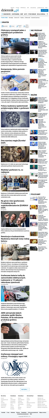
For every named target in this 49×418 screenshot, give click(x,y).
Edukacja (20, 401)
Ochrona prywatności (33, 412)
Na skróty (3, 395)
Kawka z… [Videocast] (25, 17)
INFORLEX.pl (23, 7)
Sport (11, 404)
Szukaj (45, 10)
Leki (27, 401)
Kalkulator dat (40, 398)
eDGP (2, 401)
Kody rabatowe (21, 399)
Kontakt (3, 412)
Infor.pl (2, 398)
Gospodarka (12, 401)
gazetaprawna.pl (40, 7)
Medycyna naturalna (31, 402)
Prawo (28, 398)
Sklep (46, 7)
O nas (8, 412)
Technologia (12, 399)
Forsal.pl (2, 402)
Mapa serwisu (42, 412)
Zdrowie (12, 405)
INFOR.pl (12, 7)
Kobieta (19, 398)
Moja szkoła (20, 402)
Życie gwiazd (20, 404)
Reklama (13, 412)
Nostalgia (11, 17)
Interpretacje (3, 405)
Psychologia (29, 405)
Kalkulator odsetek (41, 404)
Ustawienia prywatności (23, 414)
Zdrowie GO (16, 17)
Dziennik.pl (13, 395)
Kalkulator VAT (41, 402)
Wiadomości (12, 402)
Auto (11, 398)
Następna (24, 389)
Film (19, 405)
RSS (31, 414)
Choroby (28, 404)
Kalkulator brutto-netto (42, 405)
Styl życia (29, 407)
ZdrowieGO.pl (33, 7)
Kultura (19, 408)
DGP (28, 7)
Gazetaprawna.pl (4, 399)
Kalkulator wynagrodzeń (42, 407)
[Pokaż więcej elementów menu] (47, 14)
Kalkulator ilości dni (41, 399)
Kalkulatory (40, 395)
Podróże (12, 407)
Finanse (28, 399)
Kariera (18, 412)
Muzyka (19, 407)
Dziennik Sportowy (35, 17)
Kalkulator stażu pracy (42, 401)
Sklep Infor (3, 407)
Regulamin (23, 412)
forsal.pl (17, 7)
